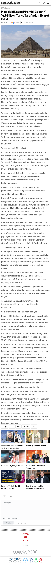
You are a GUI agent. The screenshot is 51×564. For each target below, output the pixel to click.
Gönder (8, 523)
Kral (12, 426)
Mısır (18, 426)
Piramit (26, 426)
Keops (5, 426)
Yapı (33, 426)
